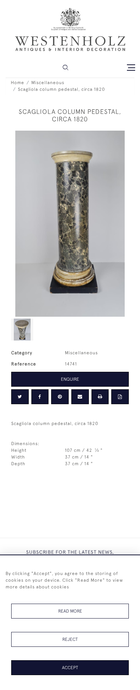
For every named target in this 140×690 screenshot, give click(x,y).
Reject (70, 639)
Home (17, 82)
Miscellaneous (47, 82)
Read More (70, 611)
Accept (70, 667)
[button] (65, 67)
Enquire (70, 379)
